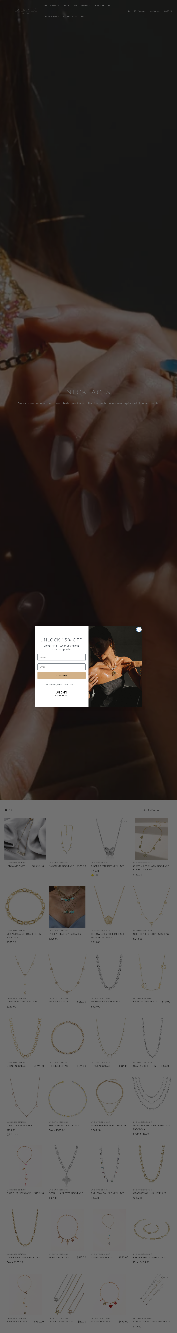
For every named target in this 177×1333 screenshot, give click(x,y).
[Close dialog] (138, 629)
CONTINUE (61, 675)
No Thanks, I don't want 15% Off (61, 684)
